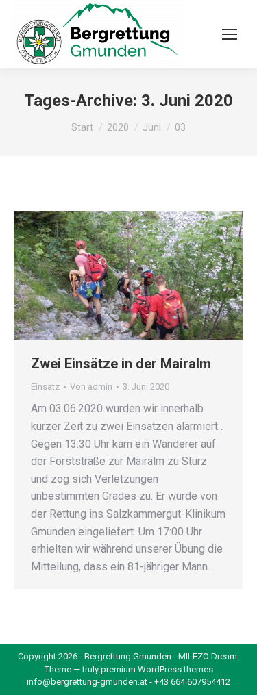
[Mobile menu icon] (229, 34)
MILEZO (193, 656)
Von (91, 386)
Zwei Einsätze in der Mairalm (121, 363)
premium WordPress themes (157, 669)
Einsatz (45, 386)
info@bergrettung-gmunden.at (87, 682)
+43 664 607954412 (192, 682)
